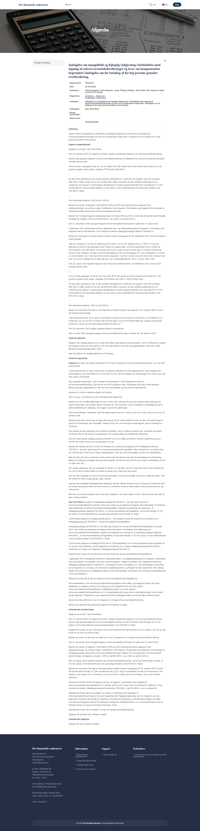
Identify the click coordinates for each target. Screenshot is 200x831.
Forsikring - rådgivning (95, 96)
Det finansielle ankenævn (33, 5)
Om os (68, 4)
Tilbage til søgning (42, 62)
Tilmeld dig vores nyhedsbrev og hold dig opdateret (150, 756)
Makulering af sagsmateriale (81, 756)
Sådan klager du (110, 755)
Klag (177, 4)
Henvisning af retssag (86, 769)
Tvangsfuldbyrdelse (85, 765)
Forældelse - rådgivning (95, 98)
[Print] (165, 61)
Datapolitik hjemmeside (87, 761)
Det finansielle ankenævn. (92, 823)
